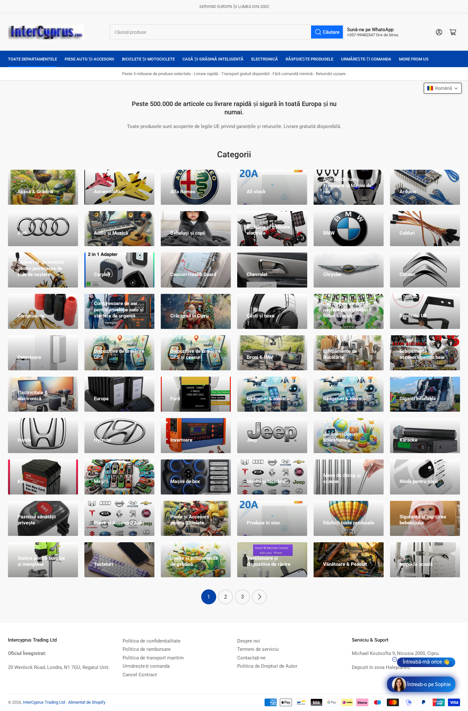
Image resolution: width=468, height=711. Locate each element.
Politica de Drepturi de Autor (267, 666)
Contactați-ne (251, 658)
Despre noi (248, 641)
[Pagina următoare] (259, 597)
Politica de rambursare (147, 649)
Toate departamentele (32, 59)
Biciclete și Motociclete (148, 59)
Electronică (264, 59)
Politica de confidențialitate (152, 641)
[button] (442, 88)
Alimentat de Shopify (86, 702)
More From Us (414, 59)
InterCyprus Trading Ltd (44, 702)
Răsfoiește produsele (309, 59)
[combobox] (227, 32)
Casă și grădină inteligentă (213, 59)
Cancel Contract (140, 675)
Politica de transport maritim (153, 658)
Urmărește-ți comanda (366, 59)
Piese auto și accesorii (89, 59)
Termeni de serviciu (258, 649)
